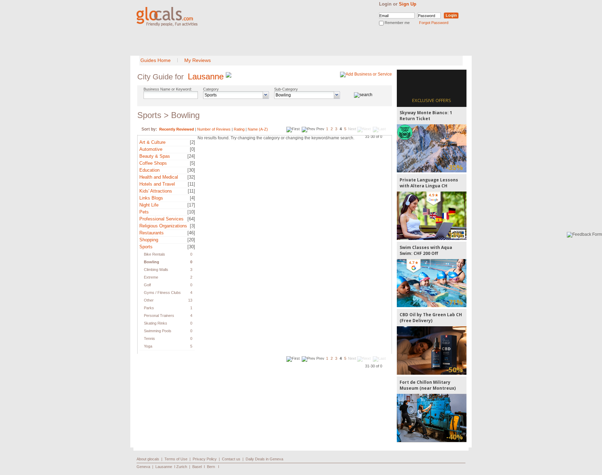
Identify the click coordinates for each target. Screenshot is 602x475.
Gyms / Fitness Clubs (162, 292)
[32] (191, 177)
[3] (192, 225)
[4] (192, 198)
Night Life (149, 205)
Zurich (181, 467)
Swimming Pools (157, 331)
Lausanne (206, 76)
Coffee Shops (153, 163)
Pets (144, 212)
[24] (191, 156)
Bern (211, 467)
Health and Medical (158, 177)
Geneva (143, 467)
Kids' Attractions (155, 191)
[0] (192, 149)
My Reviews (197, 60)
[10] (191, 212)
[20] (191, 239)
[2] (192, 142)
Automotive (150, 149)
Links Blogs (151, 198)
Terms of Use (175, 459)
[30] (191, 170)
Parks (149, 308)
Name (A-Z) (258, 129)
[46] (191, 232)
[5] (192, 163)
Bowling (151, 262)
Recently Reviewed (176, 129)
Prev (320, 129)
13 (190, 300)
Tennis (149, 338)
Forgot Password (433, 23)
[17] (191, 205)
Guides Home (155, 60)
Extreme (151, 277)
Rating (239, 129)
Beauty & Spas (154, 156)
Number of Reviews (214, 129)
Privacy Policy (205, 459)
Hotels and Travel (157, 184)
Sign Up (407, 4)
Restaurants (151, 232)
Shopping (148, 239)
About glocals (148, 459)
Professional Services (161, 218)
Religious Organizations (163, 225)
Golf (147, 285)
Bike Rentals (154, 254)
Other (149, 300)
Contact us (231, 459)
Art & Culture (152, 142)
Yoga (148, 346)
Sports (146, 246)
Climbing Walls (156, 269)
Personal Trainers (159, 315)
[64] (191, 218)
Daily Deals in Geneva (264, 459)
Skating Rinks (155, 323)
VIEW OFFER (432, 148)
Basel (197, 467)
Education (149, 170)
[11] (191, 184)
